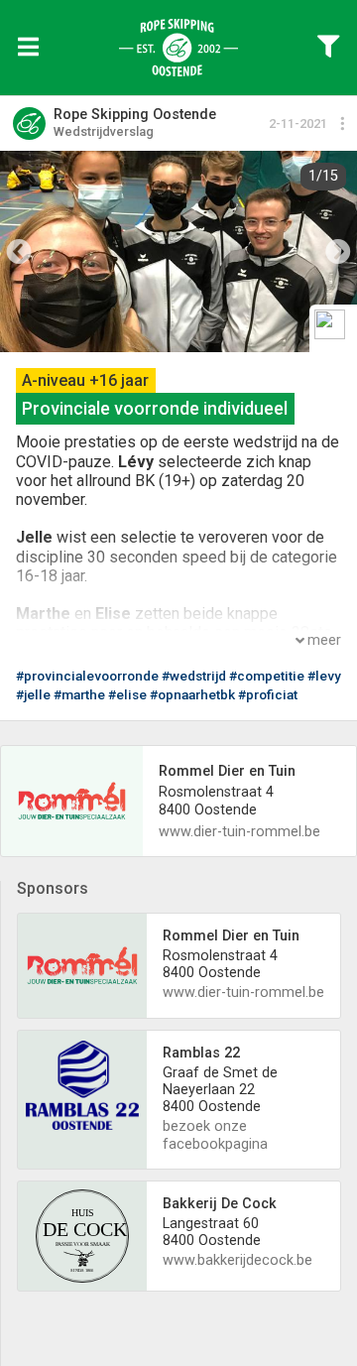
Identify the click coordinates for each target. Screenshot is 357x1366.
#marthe (79, 694)
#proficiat (268, 694)
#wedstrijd (194, 675)
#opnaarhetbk (192, 694)
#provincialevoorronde (87, 675)
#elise (127, 694)
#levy (324, 675)
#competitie (266, 675)
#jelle (33, 694)
